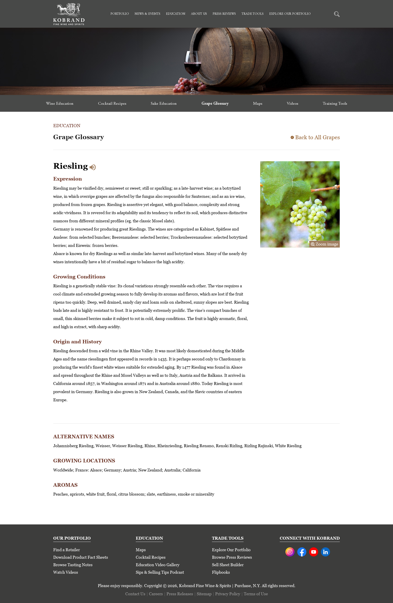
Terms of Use (256, 593)
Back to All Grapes (317, 137)
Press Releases (179, 593)
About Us (199, 14)
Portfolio (120, 14)
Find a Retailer (66, 549)
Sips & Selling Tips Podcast (160, 572)
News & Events (147, 14)
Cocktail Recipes (112, 104)
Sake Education (164, 104)
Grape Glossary (215, 104)
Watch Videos (65, 572)
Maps (257, 104)
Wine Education (59, 104)
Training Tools (335, 104)
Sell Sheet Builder (228, 564)
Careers (156, 593)
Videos (292, 104)
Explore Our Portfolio (290, 14)
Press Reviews (224, 14)
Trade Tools (253, 14)
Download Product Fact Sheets (80, 557)
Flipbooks (221, 572)
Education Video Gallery (157, 564)
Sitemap (204, 593)
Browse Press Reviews (232, 557)
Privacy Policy (227, 593)
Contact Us (135, 593)
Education (175, 14)
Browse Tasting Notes (73, 564)
